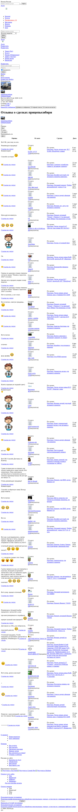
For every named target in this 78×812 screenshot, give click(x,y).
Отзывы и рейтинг (15, 754)
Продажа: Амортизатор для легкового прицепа (56, 561)
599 (29, 502)
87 (29, 428)
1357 (37, 654)
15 (29, 719)
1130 (29, 464)
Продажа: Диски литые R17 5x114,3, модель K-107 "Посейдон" (59, 280)
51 (29, 246)
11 (28, 308)
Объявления (13, 762)
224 (29, 533)
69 (29, 606)
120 (29, 640)
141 (29, 729)
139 (29, 199)
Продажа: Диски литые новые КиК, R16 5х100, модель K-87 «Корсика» (59, 258)
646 (29, 179)
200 (29, 283)
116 (29, 632)
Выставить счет (14, 765)
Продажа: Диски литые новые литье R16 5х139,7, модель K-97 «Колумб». (58, 317)
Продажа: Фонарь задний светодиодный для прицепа (56, 705)
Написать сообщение (8, 107)
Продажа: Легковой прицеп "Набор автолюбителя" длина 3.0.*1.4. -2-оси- (59, 530)
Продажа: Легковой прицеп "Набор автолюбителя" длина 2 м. (59, 630)
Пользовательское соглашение (11, 797)
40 (10, 96)
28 (29, 698)
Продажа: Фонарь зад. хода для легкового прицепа (57, 206)
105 (29, 330)
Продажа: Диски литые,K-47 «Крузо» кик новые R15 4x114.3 (58, 227)
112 (29, 189)
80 (29, 678)
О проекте (4, 735)
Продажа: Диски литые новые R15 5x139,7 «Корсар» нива (59, 388)
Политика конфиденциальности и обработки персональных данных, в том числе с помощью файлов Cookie (38, 799)
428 (29, 271)
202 (29, 688)
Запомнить (6, 70)
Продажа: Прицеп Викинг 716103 (58, 603)
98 (29, 168)
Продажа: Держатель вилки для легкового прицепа (58, 372)
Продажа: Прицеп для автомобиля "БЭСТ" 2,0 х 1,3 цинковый (59, 577)
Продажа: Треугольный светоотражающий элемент (56, 451)
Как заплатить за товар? (17, 753)
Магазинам (13, 763)
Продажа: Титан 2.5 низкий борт (58, 243)
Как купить (13, 745)
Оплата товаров (6, 786)
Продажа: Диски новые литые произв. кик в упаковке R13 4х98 (58, 294)
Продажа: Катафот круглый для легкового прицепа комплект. (58, 176)
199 (29, 454)
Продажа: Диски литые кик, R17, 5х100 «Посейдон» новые (58, 150)
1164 (29, 375)
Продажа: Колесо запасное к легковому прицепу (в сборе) (57, 336)
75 (29, 360)
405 (29, 391)
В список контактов (49, 107)
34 (29, 260)
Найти (3, 35)
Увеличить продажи (16, 749)
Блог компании (14, 738)
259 (29, 153)
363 (29, 297)
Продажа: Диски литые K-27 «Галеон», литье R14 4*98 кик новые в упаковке (57, 664)
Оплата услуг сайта (7, 774)
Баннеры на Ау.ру (15, 760)
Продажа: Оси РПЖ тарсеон (57, 356)
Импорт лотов (14, 751)
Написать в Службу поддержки (12, 803)
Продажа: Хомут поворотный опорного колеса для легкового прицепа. (57, 425)
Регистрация (5, 77)
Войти (3, 74)
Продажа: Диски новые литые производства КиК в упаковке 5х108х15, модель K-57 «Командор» (59, 726)
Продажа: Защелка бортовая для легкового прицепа (58, 327)
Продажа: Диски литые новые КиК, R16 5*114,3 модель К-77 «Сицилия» (59, 674)
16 (29, 220)
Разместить (5, 46)
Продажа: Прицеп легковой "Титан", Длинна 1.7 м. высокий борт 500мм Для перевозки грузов (58, 217)
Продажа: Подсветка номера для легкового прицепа (58, 685)
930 (29, 523)
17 (29, 444)
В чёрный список (36, 107)
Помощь (4, 744)
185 (29, 349)
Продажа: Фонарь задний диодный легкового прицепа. (59, 404)
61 (29, 407)
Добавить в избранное (23, 107)
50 (29, 596)
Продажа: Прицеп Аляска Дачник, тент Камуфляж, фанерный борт (59, 545)
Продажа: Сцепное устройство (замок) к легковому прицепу (57, 165)
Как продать (13, 747)
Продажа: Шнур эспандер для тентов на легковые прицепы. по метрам (58, 499)
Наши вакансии (14, 737)
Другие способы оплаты (13, 783)
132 (29, 339)
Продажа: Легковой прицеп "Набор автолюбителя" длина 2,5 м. (59, 186)
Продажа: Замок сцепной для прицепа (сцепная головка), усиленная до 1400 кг (57, 461)
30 (29, 667)
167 (29, 709)
